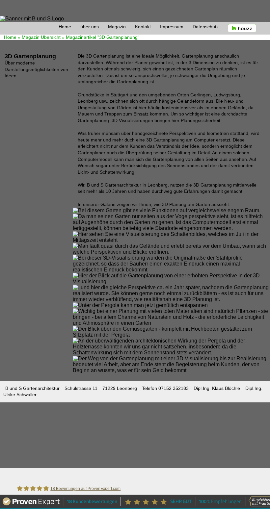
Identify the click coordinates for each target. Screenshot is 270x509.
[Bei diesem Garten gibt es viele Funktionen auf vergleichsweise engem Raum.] (166, 210)
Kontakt (143, 26)
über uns (89, 26)
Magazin (117, 26)
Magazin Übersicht (41, 37)
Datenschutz (206, 26)
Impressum (171, 26)
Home (65, 26)
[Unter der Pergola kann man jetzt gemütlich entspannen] (140, 305)
